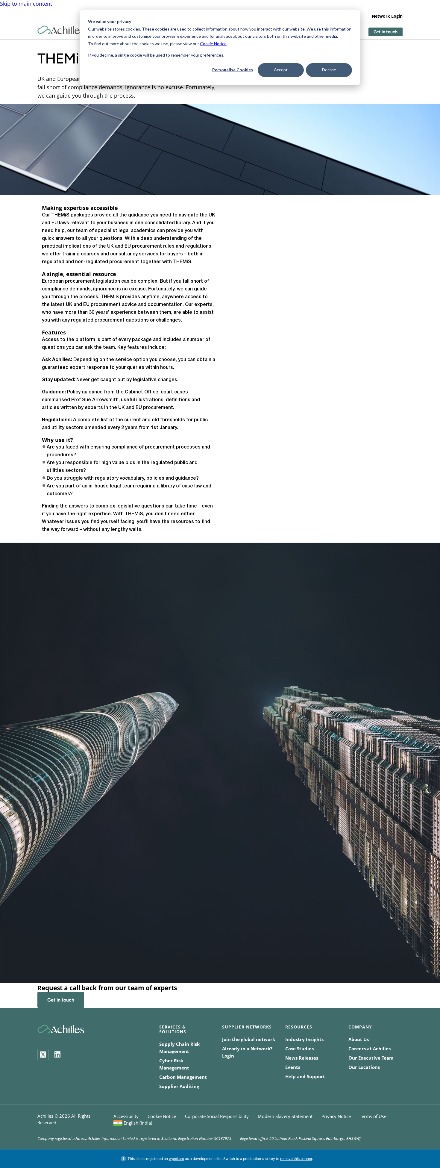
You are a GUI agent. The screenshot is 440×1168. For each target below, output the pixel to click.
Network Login (387, 16)
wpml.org (176, 1158)
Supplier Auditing (179, 1086)
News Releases (301, 1058)
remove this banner (296, 1158)
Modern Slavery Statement (285, 1116)
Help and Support (305, 1076)
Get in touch (385, 31)
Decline (329, 69)
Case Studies (299, 1049)
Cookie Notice (213, 43)
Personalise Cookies (232, 69)
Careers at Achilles (369, 1049)
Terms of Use (373, 1116)
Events (292, 1067)
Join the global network (248, 1039)
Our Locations (364, 1067)
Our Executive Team (371, 1058)
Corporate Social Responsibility (217, 1116)
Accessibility (126, 1116)
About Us (358, 1039)
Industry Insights (304, 1039)
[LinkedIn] (57, 1054)
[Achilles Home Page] (60, 30)
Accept (281, 69)
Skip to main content (26, 3)
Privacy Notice (336, 1116)
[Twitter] (43, 1054)
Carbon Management (183, 1077)
